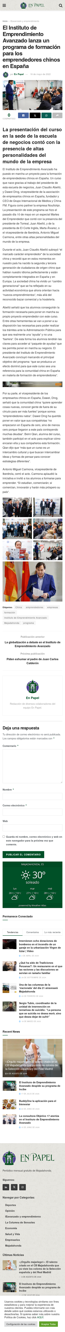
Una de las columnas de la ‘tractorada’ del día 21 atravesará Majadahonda (38, 988)
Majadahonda (11, 622)
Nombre (8, 789)
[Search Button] (60, 5)
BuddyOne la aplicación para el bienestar (37, 1102)
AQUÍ (40, 1317)
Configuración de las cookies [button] (20, 1324)
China (18, 607)
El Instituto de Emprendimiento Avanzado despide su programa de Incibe (39, 1085)
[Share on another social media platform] (57, 115)
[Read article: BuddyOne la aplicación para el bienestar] (9, 1104)
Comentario (11, 746)
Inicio (5, 20)
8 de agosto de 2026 (17, 1073)
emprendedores (34, 607)
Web (5, 821)
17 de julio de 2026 (30, 1094)
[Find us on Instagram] (22, 1187)
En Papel (19, 74)
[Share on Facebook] (23, 115)
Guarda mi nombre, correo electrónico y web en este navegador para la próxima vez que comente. (34, 840)
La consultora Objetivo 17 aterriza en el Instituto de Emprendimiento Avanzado (39, 1119)
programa (28, 622)
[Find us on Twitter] (14, 1187)
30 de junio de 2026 (30, 1109)
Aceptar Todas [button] (48, 1324)
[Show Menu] (4, 5)
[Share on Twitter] (35, 115)
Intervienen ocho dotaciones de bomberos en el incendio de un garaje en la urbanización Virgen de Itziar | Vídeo (40, 946)
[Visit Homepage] (32, 5)
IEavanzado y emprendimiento (24, 20)
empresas (52, 607)
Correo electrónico (15, 805)
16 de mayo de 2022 (40, 74)
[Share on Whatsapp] (46, 115)
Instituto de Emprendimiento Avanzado (25, 617)
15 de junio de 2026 (30, 1127)
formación (9, 612)
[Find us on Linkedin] (6, 1187)
